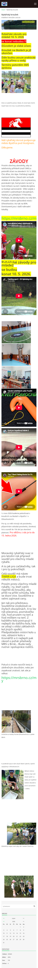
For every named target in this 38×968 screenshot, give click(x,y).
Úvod (3, 10)
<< (3, 918)
